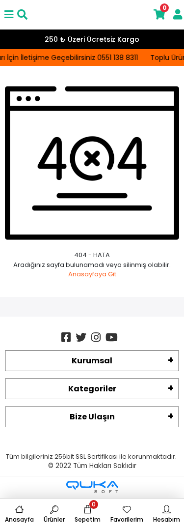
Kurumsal (92, 360)
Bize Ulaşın (92, 416)
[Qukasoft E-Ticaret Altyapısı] (92, 487)
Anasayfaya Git (92, 274)
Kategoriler (92, 388)
